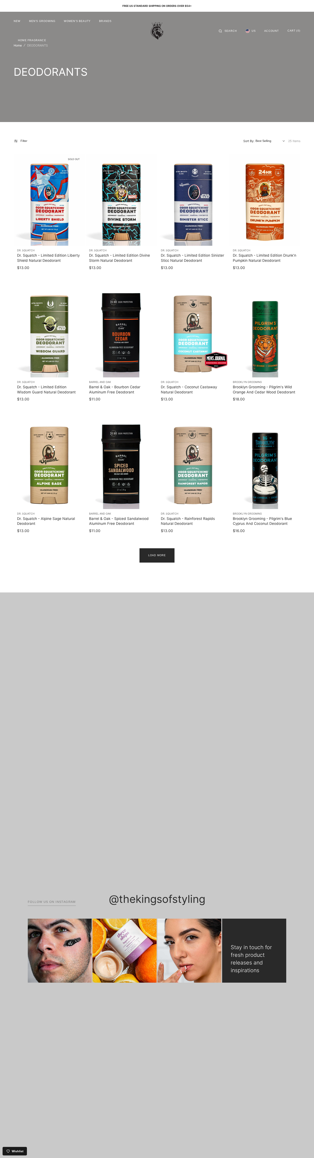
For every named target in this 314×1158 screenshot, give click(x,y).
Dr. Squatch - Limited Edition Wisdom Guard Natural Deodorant (46, 389)
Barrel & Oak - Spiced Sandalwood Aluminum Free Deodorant (119, 521)
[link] (49, 200)
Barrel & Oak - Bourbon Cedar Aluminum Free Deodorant (114, 389)
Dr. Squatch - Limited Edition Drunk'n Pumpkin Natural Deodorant (264, 258)
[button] (228, 31)
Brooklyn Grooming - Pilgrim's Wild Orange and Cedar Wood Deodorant (264, 389)
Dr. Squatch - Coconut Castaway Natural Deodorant (189, 389)
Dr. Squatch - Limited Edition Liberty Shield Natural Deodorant (48, 258)
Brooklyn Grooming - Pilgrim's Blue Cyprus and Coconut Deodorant (262, 521)
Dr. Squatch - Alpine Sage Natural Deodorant (46, 521)
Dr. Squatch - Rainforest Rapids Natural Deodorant (188, 521)
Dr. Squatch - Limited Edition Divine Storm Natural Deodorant (119, 258)
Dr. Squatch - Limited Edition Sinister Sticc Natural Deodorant (192, 258)
